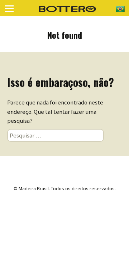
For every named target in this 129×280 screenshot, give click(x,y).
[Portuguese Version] (120, 8)
